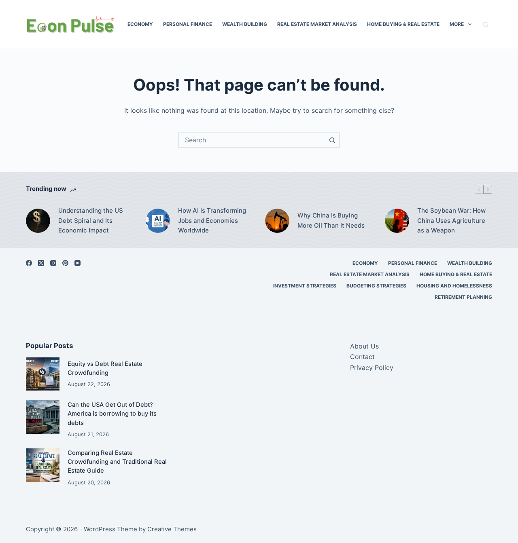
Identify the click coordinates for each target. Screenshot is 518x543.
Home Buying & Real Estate (403, 24)
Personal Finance (187, 24)
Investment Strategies (304, 286)
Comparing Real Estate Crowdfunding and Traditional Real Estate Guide (117, 461)
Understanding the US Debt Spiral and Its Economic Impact (90, 221)
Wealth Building (244, 24)
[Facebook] (29, 263)
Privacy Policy (371, 367)
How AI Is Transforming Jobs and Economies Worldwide (212, 221)
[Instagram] (53, 263)
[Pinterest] (65, 263)
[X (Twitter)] (41, 263)
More (457, 24)
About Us (364, 346)
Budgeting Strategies (376, 286)
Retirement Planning (463, 297)
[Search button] (332, 140)
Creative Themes (172, 529)
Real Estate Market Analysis (317, 24)
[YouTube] (77, 263)
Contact (362, 357)
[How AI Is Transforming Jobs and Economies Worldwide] (158, 221)
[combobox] (252, 140)
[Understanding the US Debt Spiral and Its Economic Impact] (38, 221)
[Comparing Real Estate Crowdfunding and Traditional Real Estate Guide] (42, 465)
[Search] (485, 24)
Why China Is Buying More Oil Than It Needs (331, 220)
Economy (140, 24)
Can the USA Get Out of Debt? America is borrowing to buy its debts (112, 413)
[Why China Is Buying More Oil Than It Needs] (277, 221)
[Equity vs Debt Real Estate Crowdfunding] (42, 374)
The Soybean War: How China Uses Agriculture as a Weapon (451, 221)
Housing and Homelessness (454, 286)
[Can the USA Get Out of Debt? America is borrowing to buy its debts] (42, 417)
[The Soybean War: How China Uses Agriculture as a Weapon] (397, 221)
